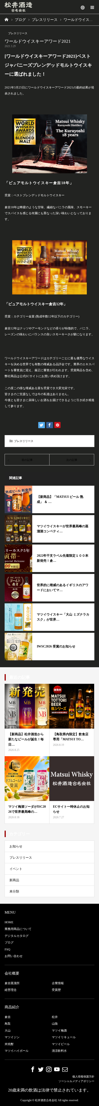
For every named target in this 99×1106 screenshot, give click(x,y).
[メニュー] (92, 7)
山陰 (55, 1023)
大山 (8, 1030)
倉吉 (8, 1017)
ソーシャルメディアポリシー (76, 1081)
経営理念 (11, 990)
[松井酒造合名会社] (18, 7)
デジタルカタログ (17, 936)
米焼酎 (9, 1044)
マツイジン (12, 1037)
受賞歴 (56, 990)
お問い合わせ (14, 956)
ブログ (9, 942)
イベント (15, 869)
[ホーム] (7, 19)
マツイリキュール (64, 1037)
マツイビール (61, 1044)
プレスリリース (17, 33)
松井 (55, 1017)
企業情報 (58, 983)
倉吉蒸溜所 (12, 983)
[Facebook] (32, 1069)
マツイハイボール (17, 1050)
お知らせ (15, 846)
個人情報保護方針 (83, 1076)
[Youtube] (57, 1069)
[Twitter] (41, 1069)
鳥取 (8, 1023)
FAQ (7, 949)
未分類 (14, 891)
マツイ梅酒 (59, 1030)
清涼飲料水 (59, 1050)
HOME (9, 922)
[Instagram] (49, 1069)
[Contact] (65, 1069)
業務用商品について (18, 929)
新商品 (14, 880)
